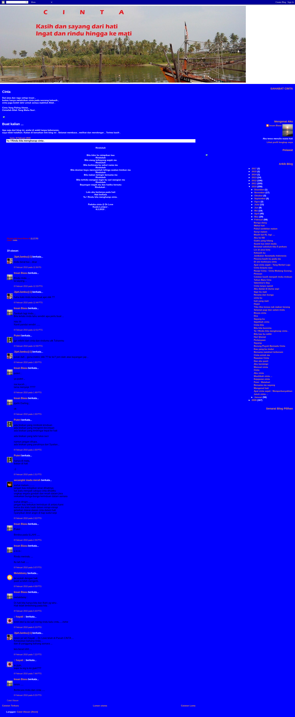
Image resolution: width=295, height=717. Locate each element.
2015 (254, 171)
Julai (257, 204)
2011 (254, 183)
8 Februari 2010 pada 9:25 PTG (28, 695)
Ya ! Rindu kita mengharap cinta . (25, 140)
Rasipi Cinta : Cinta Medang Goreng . (273, 271)
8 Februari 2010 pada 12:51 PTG (28, 330)
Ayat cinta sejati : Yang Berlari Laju (272, 265)
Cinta (256, 370)
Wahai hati (259, 225)
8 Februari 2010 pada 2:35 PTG (28, 540)
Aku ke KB (259, 237)
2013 (254, 177)
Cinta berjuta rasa (263, 267)
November (260, 192)
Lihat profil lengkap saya (280, 142)
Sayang (258, 343)
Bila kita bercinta (262, 328)
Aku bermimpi (261, 364)
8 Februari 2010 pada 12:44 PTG (28, 303)
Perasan (258, 273)
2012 (254, 180)
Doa (256, 316)
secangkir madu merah (27, 480)
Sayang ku (259, 319)
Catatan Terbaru (10, 705)
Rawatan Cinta (261, 358)
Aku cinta (259, 373)
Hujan (257, 304)
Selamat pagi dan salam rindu (269, 310)
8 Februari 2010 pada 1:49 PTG (28, 392)
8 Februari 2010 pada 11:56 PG (27, 267)
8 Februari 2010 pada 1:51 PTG (28, 474)
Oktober (258, 195)
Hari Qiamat (260, 337)
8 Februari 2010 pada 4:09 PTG (28, 586)
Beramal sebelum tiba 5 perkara (270, 246)
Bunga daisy (260, 222)
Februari (259, 219)
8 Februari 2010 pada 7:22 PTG (28, 654)
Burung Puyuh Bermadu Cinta (269, 346)
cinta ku (258, 298)
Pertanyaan (260, 340)
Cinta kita (259, 325)
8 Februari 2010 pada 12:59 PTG (28, 346)
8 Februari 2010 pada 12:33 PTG (28, 286)
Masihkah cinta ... (263, 376)
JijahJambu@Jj (23, 256)
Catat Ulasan (12, 700)
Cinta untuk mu (262, 355)
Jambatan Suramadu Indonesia (270, 255)
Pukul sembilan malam (265, 228)
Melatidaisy (20, 573)
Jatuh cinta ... (261, 394)
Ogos (257, 201)
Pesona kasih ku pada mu (267, 259)
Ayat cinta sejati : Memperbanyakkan (273, 391)
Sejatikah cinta (261, 322)
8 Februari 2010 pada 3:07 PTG (28, 567)
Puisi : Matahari (262, 382)
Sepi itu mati (260, 292)
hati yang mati (261, 301)
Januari (258, 397)
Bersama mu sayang (264, 385)
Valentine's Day (262, 283)
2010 (254, 186)
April (257, 213)
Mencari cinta (261, 367)
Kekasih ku (260, 253)
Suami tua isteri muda (265, 243)
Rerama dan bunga (264, 295)
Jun (256, 207)
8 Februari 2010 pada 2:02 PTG (28, 518)
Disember (259, 189)
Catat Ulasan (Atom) (27, 712)
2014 (254, 174)
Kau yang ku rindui (264, 349)
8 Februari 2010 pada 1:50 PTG (28, 414)
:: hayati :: (19, 616)
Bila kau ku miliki (263, 334)
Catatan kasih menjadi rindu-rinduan (273, 277)
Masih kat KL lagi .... (264, 234)
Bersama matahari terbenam (268, 352)
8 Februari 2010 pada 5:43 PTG (28, 611)
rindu (15, 240)
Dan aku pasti (261, 361)
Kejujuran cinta (262, 379)
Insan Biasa (21, 273)
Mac (256, 216)
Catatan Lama (188, 705)
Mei (256, 210)
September (260, 198)
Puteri (17, 335)
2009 (254, 400)
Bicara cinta (260, 313)
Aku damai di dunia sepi (266, 289)
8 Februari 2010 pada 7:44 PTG (28, 674)
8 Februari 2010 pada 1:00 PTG (28, 362)
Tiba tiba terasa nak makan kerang (272, 307)
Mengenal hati (261, 388)
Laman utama (100, 705)
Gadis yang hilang (263, 240)
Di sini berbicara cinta (265, 261)
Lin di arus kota (262, 249)
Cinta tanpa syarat (263, 286)
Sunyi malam (260, 231)
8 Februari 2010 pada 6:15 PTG (28, 627)
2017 (254, 168)
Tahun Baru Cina (262, 280)
